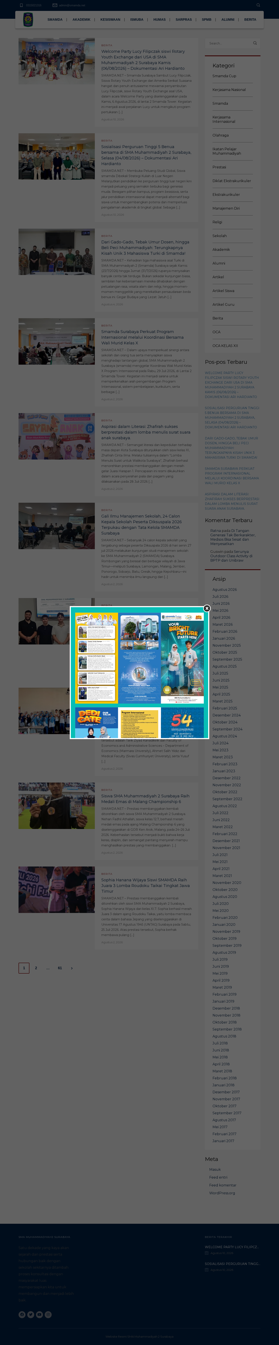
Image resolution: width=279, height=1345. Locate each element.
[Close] (207, 608)
